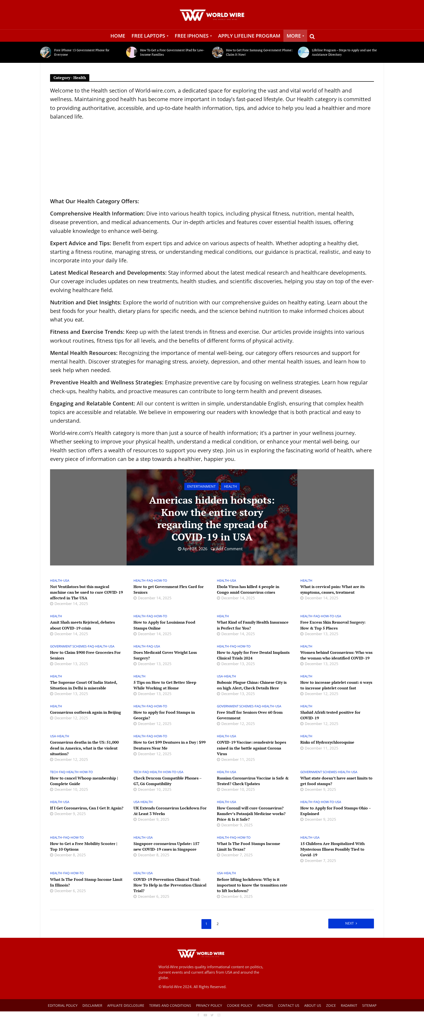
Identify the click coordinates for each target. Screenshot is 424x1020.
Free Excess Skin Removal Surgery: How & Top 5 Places (332, 625)
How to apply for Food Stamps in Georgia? (164, 715)
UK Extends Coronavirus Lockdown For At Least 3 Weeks (170, 810)
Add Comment (229, 548)
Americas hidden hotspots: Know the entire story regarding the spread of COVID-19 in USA (212, 518)
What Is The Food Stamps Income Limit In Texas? (248, 846)
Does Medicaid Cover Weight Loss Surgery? (165, 655)
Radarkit (349, 1005)
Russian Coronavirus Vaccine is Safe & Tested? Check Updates (253, 780)
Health (230, 486)
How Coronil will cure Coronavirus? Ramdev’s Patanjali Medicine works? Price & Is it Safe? (251, 813)
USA (66, 580)
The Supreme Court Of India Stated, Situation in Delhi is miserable (83, 685)
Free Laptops (148, 35)
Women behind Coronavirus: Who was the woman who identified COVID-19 (336, 655)
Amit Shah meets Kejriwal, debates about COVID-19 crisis (82, 625)
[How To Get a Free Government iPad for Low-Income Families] (132, 52)
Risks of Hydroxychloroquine (327, 742)
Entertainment (201, 486)
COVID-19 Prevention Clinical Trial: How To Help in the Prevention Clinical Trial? (169, 885)
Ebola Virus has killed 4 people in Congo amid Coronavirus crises (248, 589)
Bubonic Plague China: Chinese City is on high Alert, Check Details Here (252, 685)
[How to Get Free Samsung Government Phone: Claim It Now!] (218, 52)
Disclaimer (92, 1005)
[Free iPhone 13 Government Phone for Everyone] (46, 52)
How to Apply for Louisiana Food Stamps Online (164, 625)
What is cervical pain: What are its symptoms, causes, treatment (332, 589)
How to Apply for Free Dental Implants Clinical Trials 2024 (253, 655)
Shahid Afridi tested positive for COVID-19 (330, 715)
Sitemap (369, 1005)
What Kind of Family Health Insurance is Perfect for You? (253, 625)
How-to (160, 580)
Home (117, 35)
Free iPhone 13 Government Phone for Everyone (81, 52)
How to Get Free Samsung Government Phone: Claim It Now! (259, 52)
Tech (54, 772)
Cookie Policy (239, 1005)
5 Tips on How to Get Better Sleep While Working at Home (164, 685)
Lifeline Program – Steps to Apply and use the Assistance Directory (344, 52)
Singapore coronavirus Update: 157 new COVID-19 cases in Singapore (166, 846)
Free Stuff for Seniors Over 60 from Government (250, 715)
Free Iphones (192, 35)
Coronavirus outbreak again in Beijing (85, 712)
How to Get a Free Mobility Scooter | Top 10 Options (83, 846)
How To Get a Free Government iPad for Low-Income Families (172, 52)
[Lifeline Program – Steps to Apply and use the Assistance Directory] (303, 52)
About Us (312, 1005)
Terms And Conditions (170, 1005)
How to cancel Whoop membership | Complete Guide (84, 780)
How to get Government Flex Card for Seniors (168, 589)
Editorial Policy (63, 1005)
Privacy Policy (209, 1005)
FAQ (150, 580)
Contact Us (288, 1005)
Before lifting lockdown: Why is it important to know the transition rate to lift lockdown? (252, 885)
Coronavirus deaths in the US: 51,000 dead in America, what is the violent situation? (84, 747)
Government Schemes (68, 646)
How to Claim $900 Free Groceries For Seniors (85, 655)
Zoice (331, 1005)
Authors (265, 1005)
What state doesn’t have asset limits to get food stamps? (336, 780)
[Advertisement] (212, 158)
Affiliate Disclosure (125, 1005)
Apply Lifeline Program (249, 35)
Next (349, 923)
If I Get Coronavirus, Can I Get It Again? (86, 808)
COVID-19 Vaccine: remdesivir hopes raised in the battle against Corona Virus (251, 747)
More (294, 35)
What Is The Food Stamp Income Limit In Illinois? (86, 882)
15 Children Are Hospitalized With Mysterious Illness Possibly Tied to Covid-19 (332, 849)
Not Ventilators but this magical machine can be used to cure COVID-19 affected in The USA (86, 592)
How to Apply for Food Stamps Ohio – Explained (335, 810)
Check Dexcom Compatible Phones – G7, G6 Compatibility (167, 780)
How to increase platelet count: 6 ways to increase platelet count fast (336, 685)
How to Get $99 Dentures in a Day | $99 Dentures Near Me (169, 745)
